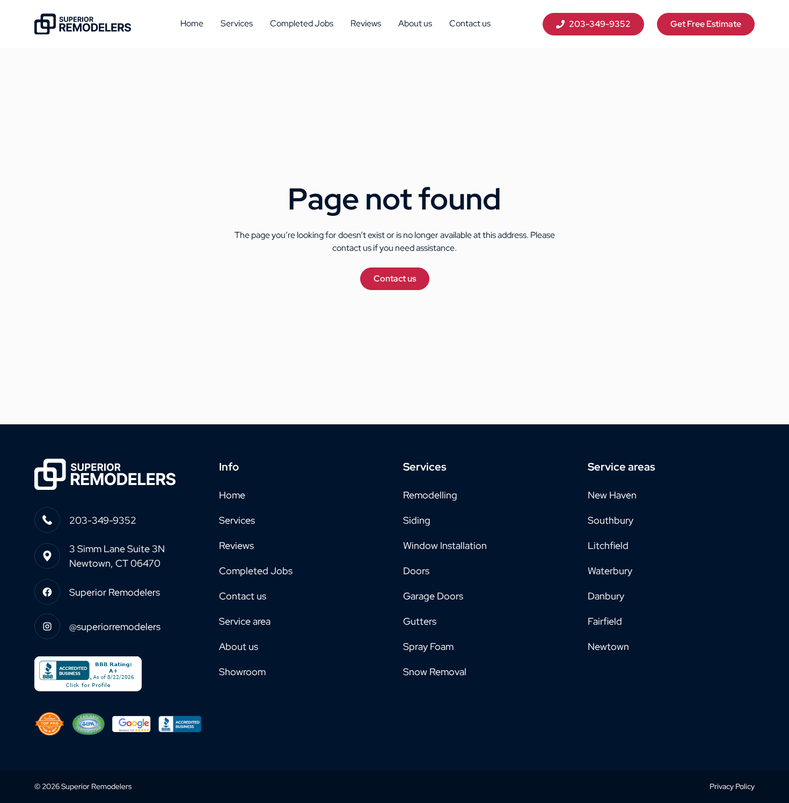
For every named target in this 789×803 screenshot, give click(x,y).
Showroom (242, 671)
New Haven (612, 495)
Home (191, 23)
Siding (416, 520)
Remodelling (430, 495)
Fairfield (605, 621)
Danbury (606, 596)
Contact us (470, 23)
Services (237, 23)
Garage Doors (433, 596)
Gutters (419, 621)
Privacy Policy (732, 786)
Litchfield (608, 545)
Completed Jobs (301, 23)
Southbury (610, 520)
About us (415, 23)
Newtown (608, 646)
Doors (416, 571)
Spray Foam (428, 646)
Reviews (365, 23)
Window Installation (445, 545)
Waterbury (610, 571)
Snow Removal (434, 671)
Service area (245, 621)
